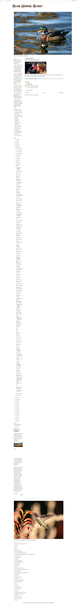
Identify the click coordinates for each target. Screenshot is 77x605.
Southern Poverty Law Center (20, 592)
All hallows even (18, 130)
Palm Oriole (18, 229)
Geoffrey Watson (19, 233)
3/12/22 (17, 329)
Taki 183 (17, 173)
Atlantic (16, 545)
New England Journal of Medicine (21, 572)
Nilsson (17, 165)
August (17, 155)
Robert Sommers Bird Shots (18, 425)
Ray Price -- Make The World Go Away (18, 258)
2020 (16, 399)
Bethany (28, 84)
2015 (16, 408)
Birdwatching (17, 128)
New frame (18, 293)
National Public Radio (19, 568)
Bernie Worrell (19, 292)
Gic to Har (18, 368)
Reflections (18, 347)
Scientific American (18, 587)
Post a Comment (29, 90)
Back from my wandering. (17, 430)
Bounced (17, 275)
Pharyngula (17, 574)
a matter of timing (18, 135)
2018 (16, 402)
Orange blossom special (19, 299)
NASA (16, 566)
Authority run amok (18, 210)
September (18, 153)
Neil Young (18, 174)
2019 (16, 401)
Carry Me (18, 361)
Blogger (52, 602)
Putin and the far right (19, 359)
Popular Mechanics (18, 577)
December (18, 148)
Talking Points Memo (19, 593)
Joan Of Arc (18, 255)
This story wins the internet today (19, 183)
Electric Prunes (19, 198)
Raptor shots (18, 207)
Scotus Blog (17, 589)
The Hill (16, 595)
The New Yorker (18, 598)
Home (44, 92)
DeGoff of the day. (18, 218)
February (18, 393)
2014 (16, 410)
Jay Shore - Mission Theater (18, 246)
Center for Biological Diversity (21, 552)
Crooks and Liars (18, 556)
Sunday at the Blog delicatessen (18, 113)
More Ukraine (18, 314)
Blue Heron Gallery (18, 551)
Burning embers (18, 126)
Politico (16, 575)
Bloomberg (17, 549)
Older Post (61, 92)
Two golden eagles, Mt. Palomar (18, 168)
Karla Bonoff (18, 373)
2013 (16, 411)
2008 (16, 420)
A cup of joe (17, 134)
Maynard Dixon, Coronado (19, 391)
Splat (17, 331)
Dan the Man (18, 203)
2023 (16, 144)
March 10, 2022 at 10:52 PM (32, 87)
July (17, 157)
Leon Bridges (18, 212)
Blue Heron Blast (27, 6)
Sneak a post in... (19, 237)
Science (16, 584)
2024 (16, 143)
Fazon (17, 327)
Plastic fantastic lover (19, 115)
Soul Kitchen (18, 279)
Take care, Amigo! (18, 189)
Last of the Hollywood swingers (17, 120)
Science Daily (17, 586)
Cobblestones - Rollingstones (19, 205)
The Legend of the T (19, 240)
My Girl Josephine (18, 192)
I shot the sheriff (19, 220)
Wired (16, 599)
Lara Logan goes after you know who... (19, 195)
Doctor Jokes (18, 253)
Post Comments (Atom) (34, 95)
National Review (18, 571)
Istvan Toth (18, 339)
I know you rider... (18, 333)
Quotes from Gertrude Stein (19, 288)
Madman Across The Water (19, 388)
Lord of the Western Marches (18, 117)
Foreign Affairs (17, 557)
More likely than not (19, 201)
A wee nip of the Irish (19, 243)
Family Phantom (18, 125)
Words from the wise (19, 383)
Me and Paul (18, 277)
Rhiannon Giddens (18, 235)
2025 (16, 141)
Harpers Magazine (18, 560)
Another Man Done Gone (18, 186)
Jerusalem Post (17, 563)
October (18, 151)
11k (16, 385)
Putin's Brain (18, 222)
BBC (16, 548)
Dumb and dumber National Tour (19, 322)
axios (16, 546)
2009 (16, 419)
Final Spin (18, 335)
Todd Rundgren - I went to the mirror (19, 355)
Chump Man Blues (18, 296)
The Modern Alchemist (18, 180)
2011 (16, 415)
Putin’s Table (18, 367)
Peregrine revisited (18, 371)
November (18, 150)
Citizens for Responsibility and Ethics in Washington (25, 554)
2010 (16, 417)
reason (16, 583)
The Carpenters (19, 284)
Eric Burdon (18, 231)
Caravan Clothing (18, 266)
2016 (16, 406)
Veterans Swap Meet (19, 249)
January (17, 395)
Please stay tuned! (19, 285)
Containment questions (18, 310)
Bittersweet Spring (18, 177)
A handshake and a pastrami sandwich (18, 132)
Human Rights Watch (19, 562)
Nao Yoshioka (18, 337)
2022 (16, 146)
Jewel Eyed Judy (19, 171)
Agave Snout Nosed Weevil (19, 301)
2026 (16, 139)
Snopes (16, 590)
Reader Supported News (19, 580)
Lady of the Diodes (18, 272)
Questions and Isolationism (18, 375)
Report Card (18, 353)
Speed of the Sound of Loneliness (18, 350)
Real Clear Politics (18, 581)
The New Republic (18, 596)
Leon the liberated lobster (19, 224)
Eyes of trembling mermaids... (19, 269)
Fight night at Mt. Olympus (18, 123)
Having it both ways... (19, 282)
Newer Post (27, 92)
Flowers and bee (19, 290)
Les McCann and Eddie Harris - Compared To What (19, 379)
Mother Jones (17, 565)
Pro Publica (17, 578)
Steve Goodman (19, 341)
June (17, 158)
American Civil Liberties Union (21, 543)
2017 (16, 404)
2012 (16, 413)
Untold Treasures (18, 110)
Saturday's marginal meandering (18, 364)
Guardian (16, 559)
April (17, 162)
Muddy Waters (19, 312)
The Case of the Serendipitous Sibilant (19, 215)
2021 (16, 397)
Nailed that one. (19, 251)
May (17, 160)
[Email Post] (39, 78)
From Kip (18, 342)
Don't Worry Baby (18, 345)
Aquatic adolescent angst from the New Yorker (19, 318)
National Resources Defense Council (22, 569)
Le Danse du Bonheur (18, 325)
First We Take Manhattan (18, 227)
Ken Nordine (18, 274)
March (17, 164)
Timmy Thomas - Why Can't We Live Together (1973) (19, 306)
